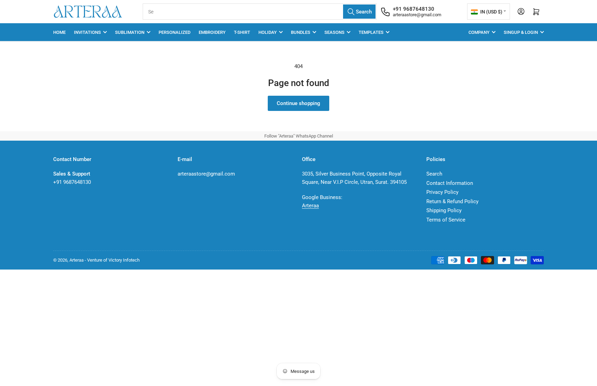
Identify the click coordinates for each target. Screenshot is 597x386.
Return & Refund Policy (452, 201)
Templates (371, 32)
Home (59, 32)
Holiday (267, 32)
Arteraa (310, 206)
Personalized (174, 32)
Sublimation (129, 32)
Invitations (87, 32)
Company (479, 32)
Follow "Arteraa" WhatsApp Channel (298, 136)
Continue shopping (298, 103)
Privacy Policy (442, 192)
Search (434, 174)
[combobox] (260, 11)
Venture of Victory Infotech (113, 260)
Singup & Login (521, 32)
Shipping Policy (444, 210)
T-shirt (242, 32)
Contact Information (449, 183)
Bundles (300, 32)
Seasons (334, 32)
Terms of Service (445, 220)
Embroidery (212, 32)
